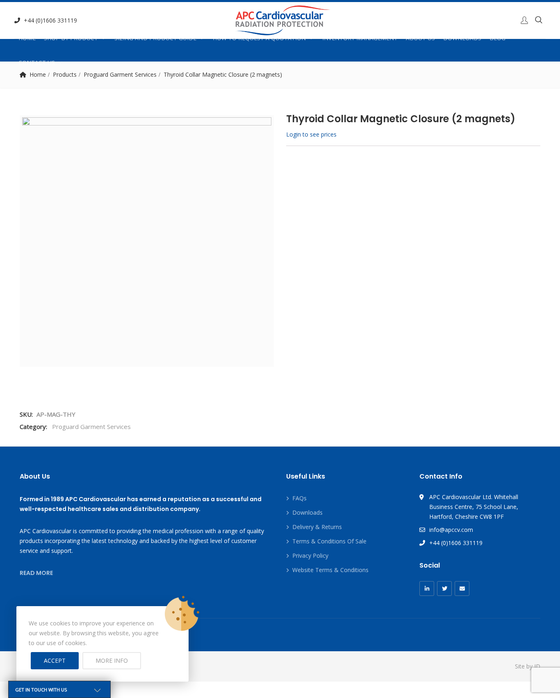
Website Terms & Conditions (330, 570)
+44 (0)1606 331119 (50, 20)
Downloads (462, 38)
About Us (420, 38)
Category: (33, 426)
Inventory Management (360, 38)
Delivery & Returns (317, 527)
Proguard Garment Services (91, 426)
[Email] (462, 588)
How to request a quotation (259, 38)
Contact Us (36, 62)
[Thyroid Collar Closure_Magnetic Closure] (146, 242)
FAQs (299, 498)
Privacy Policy (310, 555)
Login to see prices (311, 134)
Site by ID (527, 666)
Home (27, 38)
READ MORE (36, 573)
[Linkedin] (426, 588)
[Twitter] (444, 588)
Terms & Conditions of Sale (329, 541)
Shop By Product (71, 38)
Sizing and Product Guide (155, 38)
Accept (55, 660)
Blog (497, 38)
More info (112, 660)
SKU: (26, 414)
